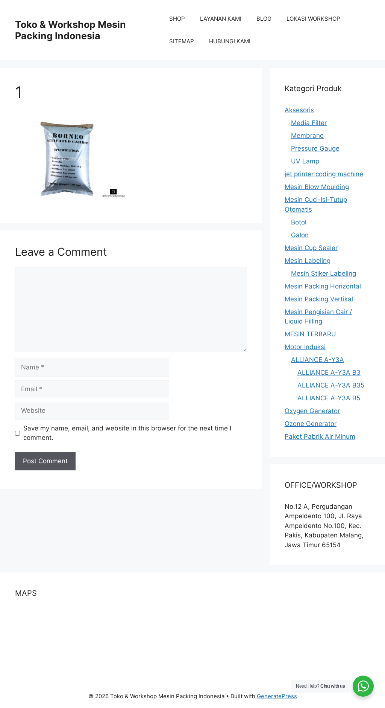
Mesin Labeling (307, 260)
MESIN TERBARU (310, 334)
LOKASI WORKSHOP (313, 18)
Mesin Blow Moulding (317, 187)
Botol (298, 222)
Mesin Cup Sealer (311, 248)
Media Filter (309, 123)
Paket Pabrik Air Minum (320, 436)
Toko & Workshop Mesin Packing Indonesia (70, 30)
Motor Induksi (305, 347)
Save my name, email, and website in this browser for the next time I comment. (127, 433)
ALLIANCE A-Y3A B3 (329, 372)
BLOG (263, 18)
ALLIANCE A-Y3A (317, 359)
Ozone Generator (310, 423)
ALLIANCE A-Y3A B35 (330, 385)
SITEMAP (181, 41)
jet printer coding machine (324, 174)
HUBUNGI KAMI (229, 41)
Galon (300, 235)
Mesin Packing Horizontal (323, 286)
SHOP (177, 18)
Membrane (307, 135)
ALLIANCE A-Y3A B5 (328, 398)
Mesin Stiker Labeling (323, 273)
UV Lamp (305, 161)
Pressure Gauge (315, 148)
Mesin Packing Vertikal (319, 299)
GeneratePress (277, 696)
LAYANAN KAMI (220, 18)
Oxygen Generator (312, 411)
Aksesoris (299, 110)
